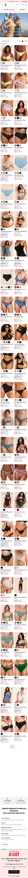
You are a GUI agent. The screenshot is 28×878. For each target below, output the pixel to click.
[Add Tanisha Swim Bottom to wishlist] (25, 466)
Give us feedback (5, 838)
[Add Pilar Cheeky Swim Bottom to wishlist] (12, 129)
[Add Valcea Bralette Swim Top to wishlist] (25, 74)
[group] (7, 53)
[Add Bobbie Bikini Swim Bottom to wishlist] (25, 522)
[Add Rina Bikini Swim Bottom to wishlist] (12, 185)
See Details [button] (24, 1)
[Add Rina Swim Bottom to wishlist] (25, 157)
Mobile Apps (4, 833)
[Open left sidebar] (2, 4)
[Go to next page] (18, 746)
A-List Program (5, 818)
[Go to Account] (19, 4)
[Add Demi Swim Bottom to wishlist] (25, 326)
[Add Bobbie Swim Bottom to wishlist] (12, 551)
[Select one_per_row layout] (19, 41)
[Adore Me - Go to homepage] (5, 4)
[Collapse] (26, 851)
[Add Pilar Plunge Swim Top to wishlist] (25, 102)
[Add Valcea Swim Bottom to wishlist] (12, 102)
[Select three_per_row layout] (25, 41)
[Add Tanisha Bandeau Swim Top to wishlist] (25, 438)
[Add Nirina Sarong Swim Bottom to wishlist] (25, 579)
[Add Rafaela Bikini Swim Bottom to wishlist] (25, 47)
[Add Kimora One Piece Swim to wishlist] (12, 493)
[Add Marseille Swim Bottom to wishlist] (12, 271)
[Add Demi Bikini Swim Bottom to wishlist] (12, 355)
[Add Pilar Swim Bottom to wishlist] (25, 129)
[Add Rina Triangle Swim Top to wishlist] (12, 157)
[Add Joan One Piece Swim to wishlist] (12, 689)
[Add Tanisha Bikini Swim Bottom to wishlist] (12, 466)
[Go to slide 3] (21, 87)
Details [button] (14, 868)
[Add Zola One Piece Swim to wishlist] (25, 185)
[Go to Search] (16, 4)
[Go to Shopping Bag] (25, 4)
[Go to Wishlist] (22, 4)
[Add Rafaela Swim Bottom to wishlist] (12, 74)
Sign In (18, 876)
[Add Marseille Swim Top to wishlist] (25, 242)
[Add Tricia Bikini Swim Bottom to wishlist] (25, 213)
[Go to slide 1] (6, 87)
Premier (3, 823)
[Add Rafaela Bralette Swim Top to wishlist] (12, 47)
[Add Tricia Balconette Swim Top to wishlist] (12, 213)
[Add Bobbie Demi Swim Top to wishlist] (12, 522)
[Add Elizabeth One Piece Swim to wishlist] (12, 242)
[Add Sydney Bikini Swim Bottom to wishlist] (25, 717)
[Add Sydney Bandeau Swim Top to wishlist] (12, 717)
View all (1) (22, 9)
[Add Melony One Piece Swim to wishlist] (25, 689)
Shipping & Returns (6, 827)
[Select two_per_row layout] (22, 41)
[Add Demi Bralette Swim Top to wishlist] (12, 326)
